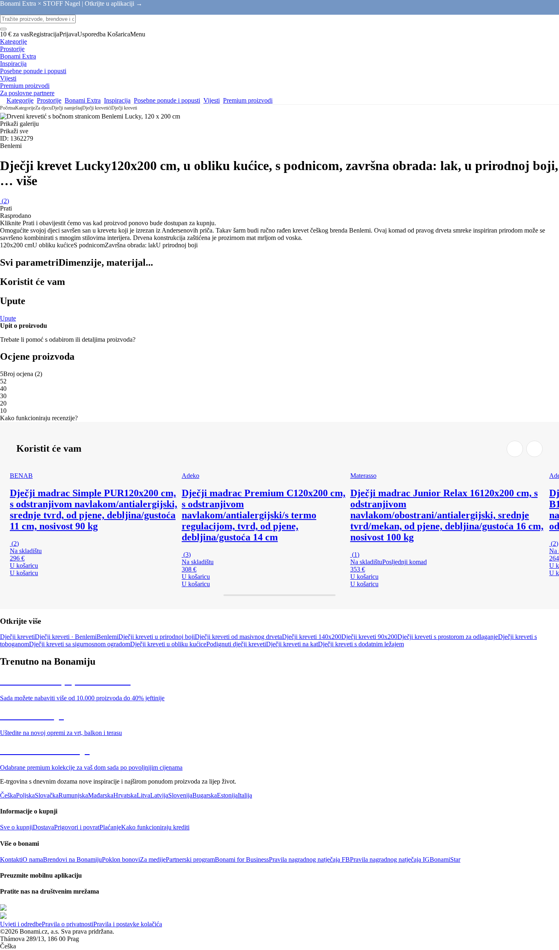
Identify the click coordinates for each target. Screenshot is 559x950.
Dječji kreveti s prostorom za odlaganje (447, 636)
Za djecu (43, 108)
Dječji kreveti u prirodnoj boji (156, 636)
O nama (33, 859)
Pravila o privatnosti (67, 924)
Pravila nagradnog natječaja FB (309, 859)
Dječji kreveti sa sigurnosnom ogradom (79, 644)
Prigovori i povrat (76, 827)
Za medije (153, 859)
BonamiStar (445, 859)
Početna (7, 108)
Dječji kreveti (124, 108)
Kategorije (25, 108)
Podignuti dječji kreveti (236, 644)
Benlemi (107, 636)
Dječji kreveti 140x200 (311, 636)
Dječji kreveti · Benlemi (66, 636)
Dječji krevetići (96, 108)
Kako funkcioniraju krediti (155, 827)
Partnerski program (190, 859)
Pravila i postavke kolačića (127, 924)
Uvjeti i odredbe (21, 924)
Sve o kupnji (16, 827)
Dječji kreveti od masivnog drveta (238, 636)
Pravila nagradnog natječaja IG (390, 859)
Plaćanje (110, 827)
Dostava (43, 827)
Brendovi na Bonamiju (72, 859)
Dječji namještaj (67, 108)
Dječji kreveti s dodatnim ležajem (361, 644)
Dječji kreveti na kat (292, 644)
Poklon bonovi (121, 859)
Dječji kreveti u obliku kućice (168, 644)
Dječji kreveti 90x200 (369, 636)
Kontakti (11, 859)
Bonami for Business (242, 859)
